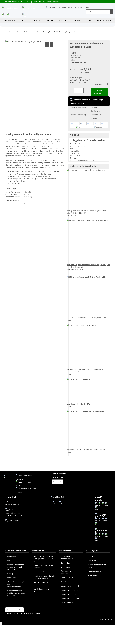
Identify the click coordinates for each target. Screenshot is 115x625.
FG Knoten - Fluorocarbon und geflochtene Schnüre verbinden (43, 558)
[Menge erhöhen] (85, 90)
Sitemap (10, 574)
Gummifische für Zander (70, 590)
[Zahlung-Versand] (89, 125)
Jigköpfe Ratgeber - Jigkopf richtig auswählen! (44, 577)
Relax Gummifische (68, 603)
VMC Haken (65, 567)
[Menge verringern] (72, 90)
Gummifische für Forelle (70, 598)
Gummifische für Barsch (70, 586)
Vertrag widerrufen (14, 610)
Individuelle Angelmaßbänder (67, 557)
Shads (73, 60)
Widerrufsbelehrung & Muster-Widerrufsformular (15, 584)
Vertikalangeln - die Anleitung (41, 590)
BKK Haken (92, 561)
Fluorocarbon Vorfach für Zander (43, 566)
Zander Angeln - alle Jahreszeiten (41, 583)
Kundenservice (12, 8)
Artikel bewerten (13, 200)
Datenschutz (12, 556)
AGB (8, 561)
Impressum (11, 578)
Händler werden (67, 578)
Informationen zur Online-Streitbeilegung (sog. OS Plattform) (17, 593)
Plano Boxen (92, 575)
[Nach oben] (1, 623)
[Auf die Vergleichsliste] (47, 44)
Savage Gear (65, 563)
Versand (86, 72)
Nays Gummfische (95, 571)
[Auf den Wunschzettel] (51, 44)
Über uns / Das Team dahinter (69, 572)
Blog (28, 15)
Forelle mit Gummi (41, 572)
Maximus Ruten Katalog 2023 (97, 566)
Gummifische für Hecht (70, 594)
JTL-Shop (110, 619)
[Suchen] (111, 11)
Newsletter (65, 582)
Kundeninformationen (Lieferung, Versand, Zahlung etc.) (15, 567)
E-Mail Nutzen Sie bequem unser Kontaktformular (14, 513)
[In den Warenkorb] (7, 39)
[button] (87, 7)
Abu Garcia (92, 556)
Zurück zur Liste (10, 32)
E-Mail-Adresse (57, 477)
